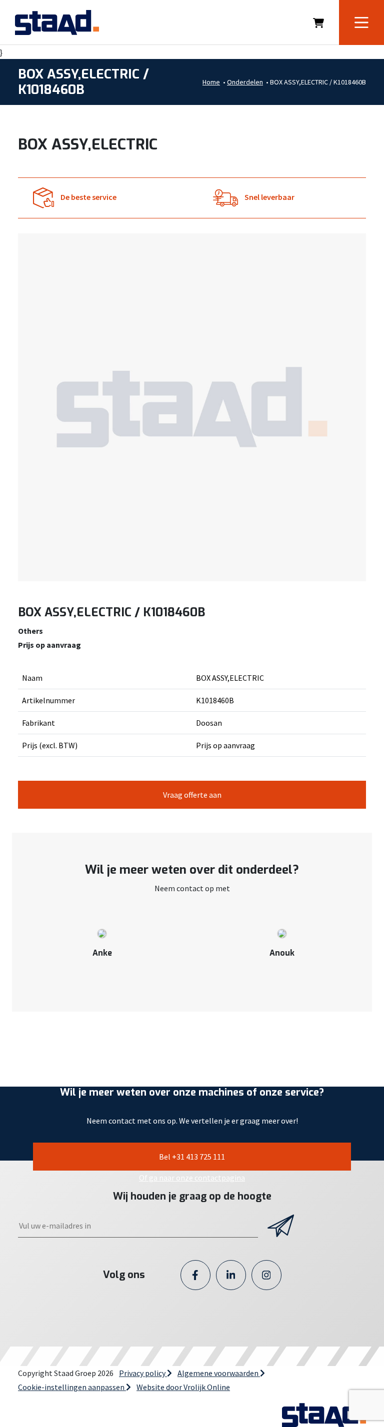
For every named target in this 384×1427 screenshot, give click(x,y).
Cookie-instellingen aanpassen (72, 1387)
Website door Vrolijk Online (183, 1387)
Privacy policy (143, 1373)
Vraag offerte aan (192, 795)
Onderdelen (245, 81)
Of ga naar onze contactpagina (192, 1178)
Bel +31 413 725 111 (192, 1157)
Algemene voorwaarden (219, 1373)
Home (211, 81)
